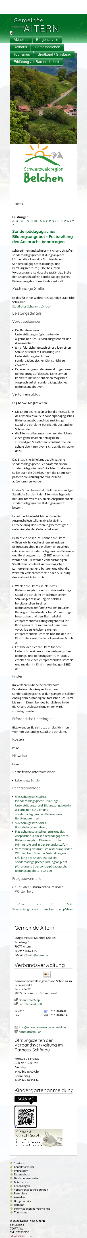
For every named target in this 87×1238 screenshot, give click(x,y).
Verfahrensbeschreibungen (31, 1190)
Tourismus (22, 54)
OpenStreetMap (29, 1000)
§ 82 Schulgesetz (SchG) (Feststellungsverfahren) (31, 825)
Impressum (21, 1171)
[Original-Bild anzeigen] (25, 1127)
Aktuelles (21, 40)
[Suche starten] (11, 33)
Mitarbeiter (21, 1182)
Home (19, 204)
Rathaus (20, 47)
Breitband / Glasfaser (54, 54)
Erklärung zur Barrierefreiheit (36, 62)
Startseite (20, 1163)
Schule (35, 780)
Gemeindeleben (47, 47)
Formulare (20, 1193)
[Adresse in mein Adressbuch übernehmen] (49, 978)
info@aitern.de (38, 955)
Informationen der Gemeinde (32, 1209)
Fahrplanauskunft (30, 1004)
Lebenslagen (22, 1186)
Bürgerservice (47, 40)
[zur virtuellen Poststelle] (38, 1147)
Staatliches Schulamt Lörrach (31, 306)
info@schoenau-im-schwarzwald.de (42, 1027)
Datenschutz (22, 1174)
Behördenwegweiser (27, 1178)
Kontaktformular (30, 1032)
